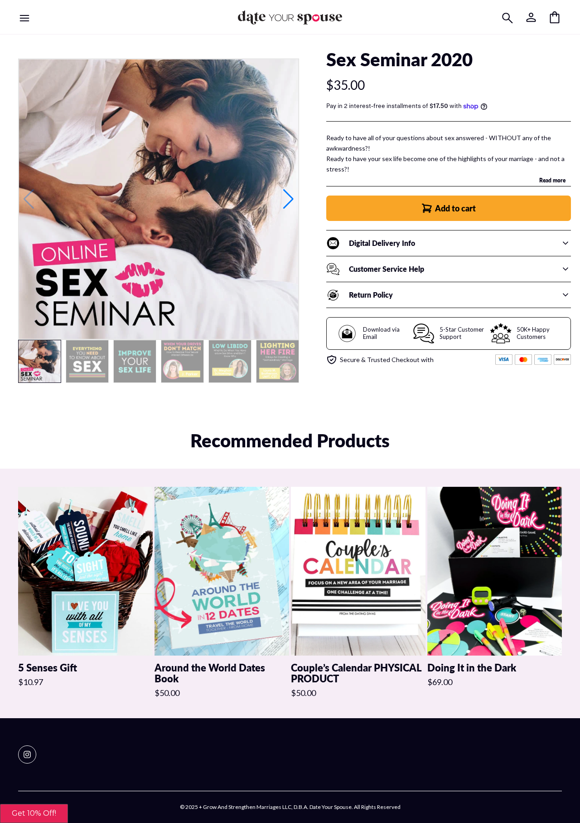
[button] (288, 199)
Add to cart (455, 208)
